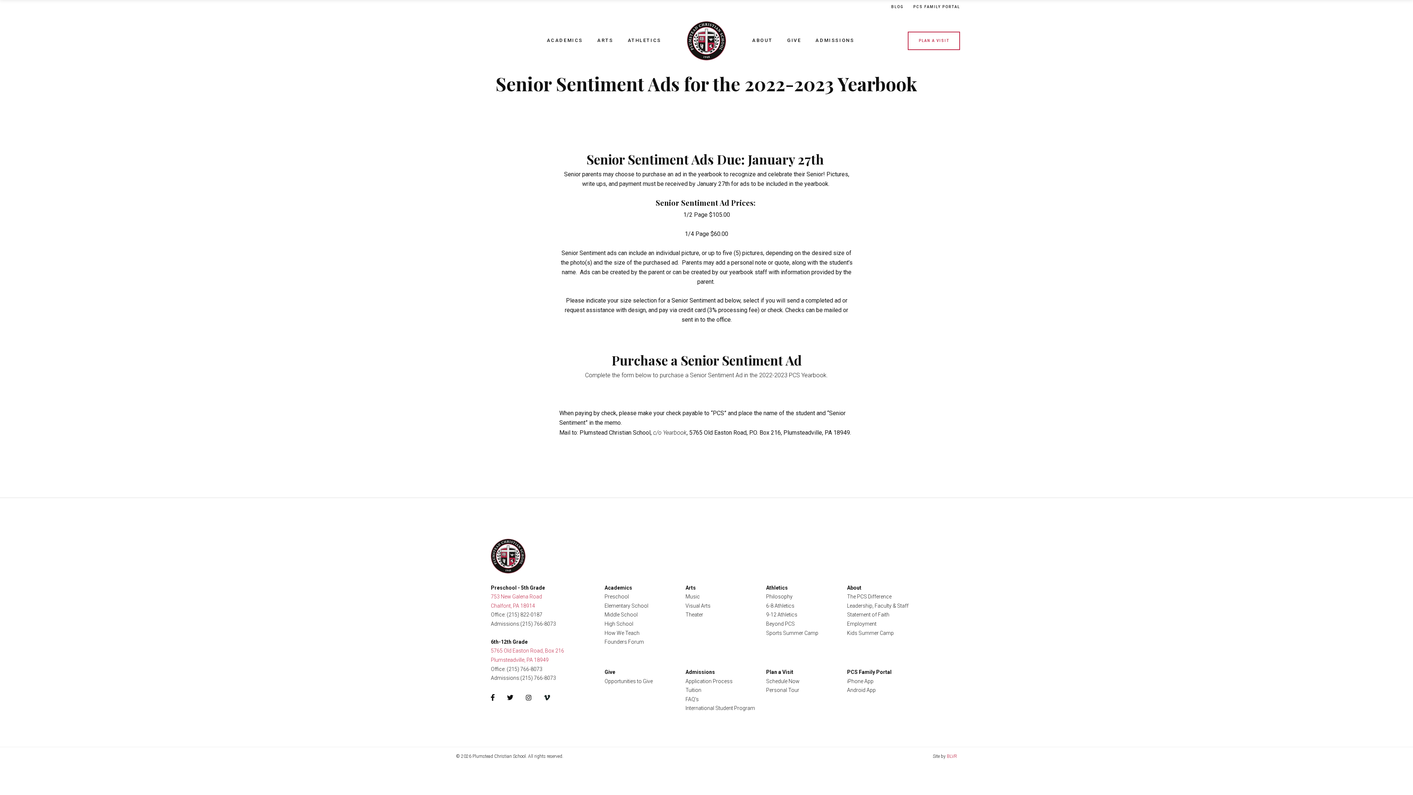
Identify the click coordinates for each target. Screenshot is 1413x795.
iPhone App (860, 681)
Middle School (621, 615)
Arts (605, 40)
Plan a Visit (934, 41)
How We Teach (622, 633)
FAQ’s (692, 699)
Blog (897, 7)
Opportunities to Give (629, 681)
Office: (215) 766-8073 (516, 669)
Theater (694, 615)
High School (619, 624)
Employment (862, 624)
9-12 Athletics (781, 615)
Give (794, 40)
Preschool (617, 597)
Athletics (644, 40)
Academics (565, 40)
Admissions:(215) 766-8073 (523, 624)
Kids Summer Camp (870, 633)
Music (693, 597)
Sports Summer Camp (792, 633)
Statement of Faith (868, 615)
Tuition (693, 690)
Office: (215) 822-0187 (516, 615)
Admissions (834, 40)
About (762, 40)
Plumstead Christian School (706, 40)
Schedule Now (783, 681)
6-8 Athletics (780, 606)
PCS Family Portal (869, 672)
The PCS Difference (869, 597)
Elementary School (626, 606)
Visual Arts (698, 606)
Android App (861, 690)
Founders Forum (624, 642)
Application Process (709, 681)
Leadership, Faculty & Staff (878, 606)
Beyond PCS (780, 624)
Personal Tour (782, 690)
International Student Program (720, 708)
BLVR (952, 756)
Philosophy (779, 597)
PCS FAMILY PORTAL (936, 7)
